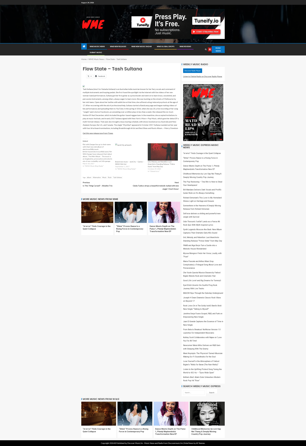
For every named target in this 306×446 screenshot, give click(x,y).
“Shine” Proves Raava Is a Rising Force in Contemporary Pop (129, 229)
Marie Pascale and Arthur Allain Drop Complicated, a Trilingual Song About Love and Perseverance (202, 264)
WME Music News (97, 46)
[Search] (205, 49)
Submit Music (96, 52)
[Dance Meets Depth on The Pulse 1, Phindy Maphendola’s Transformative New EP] (164, 212)
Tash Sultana (117, 177)
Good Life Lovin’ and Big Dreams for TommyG (202, 280)
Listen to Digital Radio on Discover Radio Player (202, 76)
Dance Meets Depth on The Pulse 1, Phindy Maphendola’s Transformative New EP (163, 229)
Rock (110, 177)
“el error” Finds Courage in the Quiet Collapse (202, 153)
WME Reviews (185, 46)
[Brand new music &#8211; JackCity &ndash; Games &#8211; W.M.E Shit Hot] (130, 152)
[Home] (84, 46)
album (89, 177)
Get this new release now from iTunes (98, 133)
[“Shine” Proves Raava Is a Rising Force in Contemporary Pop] (131, 212)
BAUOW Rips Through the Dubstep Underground (203, 293)
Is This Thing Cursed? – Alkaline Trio (97, 184)
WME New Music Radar (141, 46)
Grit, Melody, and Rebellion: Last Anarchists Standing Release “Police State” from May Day (161, 164)
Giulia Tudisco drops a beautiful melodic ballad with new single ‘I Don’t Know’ (156, 185)
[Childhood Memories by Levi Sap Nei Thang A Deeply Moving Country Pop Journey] (207, 414)
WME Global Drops (165, 46)
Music (104, 177)
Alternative (97, 177)
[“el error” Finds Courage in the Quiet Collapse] (97, 212)
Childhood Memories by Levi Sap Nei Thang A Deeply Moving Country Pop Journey (206, 431)
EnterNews (188, 443)
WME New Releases (118, 46)
